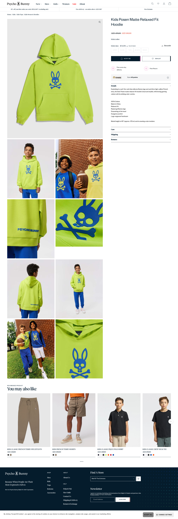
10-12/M (137, 50)
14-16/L (145, 50)
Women (65, 4)
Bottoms (50, 489)
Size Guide (67, 492)
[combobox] (112, 479)
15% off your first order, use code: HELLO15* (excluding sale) (30, 9)
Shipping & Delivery (70, 500)
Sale (74, 4)
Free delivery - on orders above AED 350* (89, 9)
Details (113, 86)
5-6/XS (122, 50)
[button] (164, 514)
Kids (14, 14)
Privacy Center (94, 495)
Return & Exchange (70, 504)
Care (112, 129)
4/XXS (115, 50)
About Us (66, 477)
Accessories (51, 493)
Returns (114, 139)
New (38, 4)
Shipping (114, 134)
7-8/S (129, 50)
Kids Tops (20, 14)
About (82, 4)
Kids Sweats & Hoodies (31, 14)
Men (47, 4)
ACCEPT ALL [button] (148, 514)
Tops (49, 485)
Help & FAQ (67, 489)
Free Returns (148, 9)
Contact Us (67, 496)
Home (9, 14)
